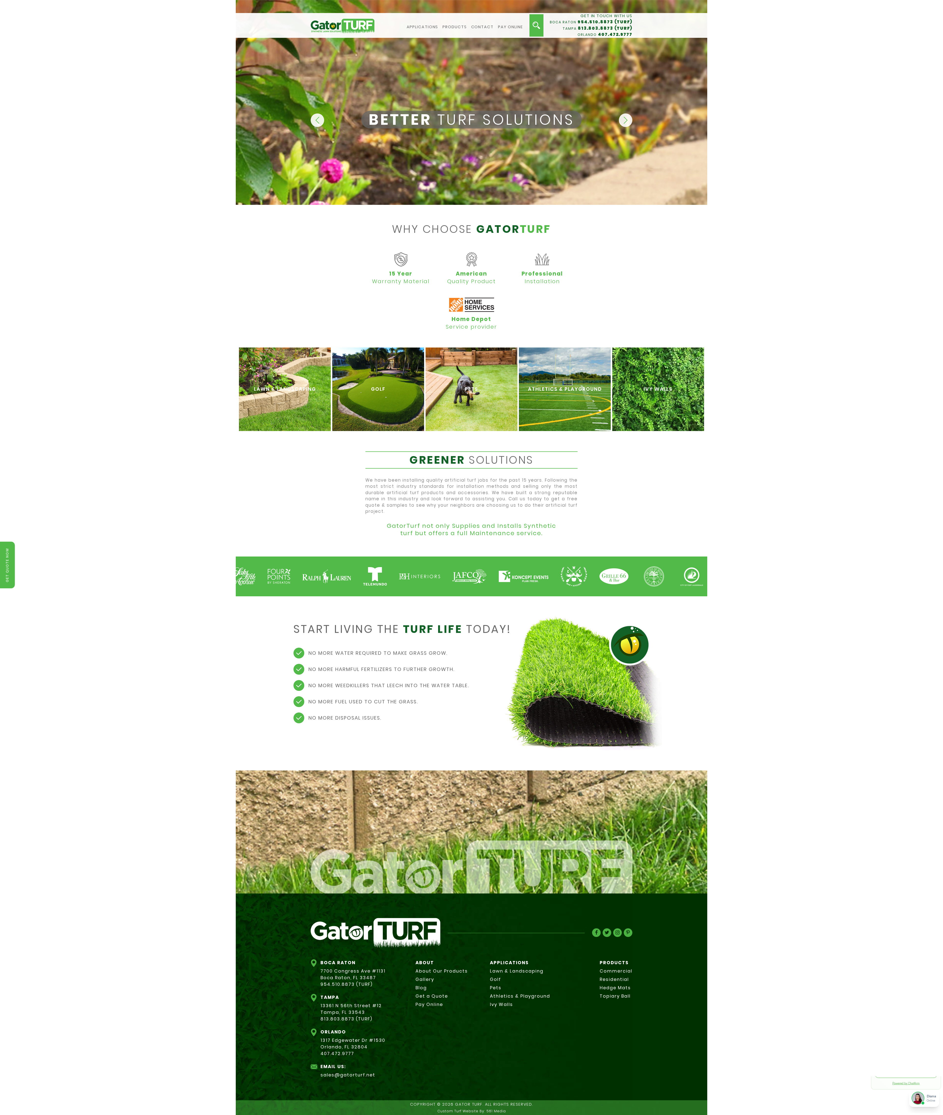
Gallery (425, 979)
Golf (495, 979)
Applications (422, 27)
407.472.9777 (615, 34)
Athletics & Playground (520, 996)
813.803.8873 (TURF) (605, 28)
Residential (614, 979)
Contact (482, 27)
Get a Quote (432, 996)
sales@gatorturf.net (347, 1075)
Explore (285, 402)
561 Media (496, 1111)
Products (455, 27)
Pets (495, 988)
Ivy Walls (501, 1004)
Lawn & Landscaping (516, 971)
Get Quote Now (7, 565)
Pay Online (510, 27)
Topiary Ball (615, 996)
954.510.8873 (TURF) (605, 22)
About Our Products (442, 971)
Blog (421, 988)
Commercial (616, 971)
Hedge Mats (615, 988)
